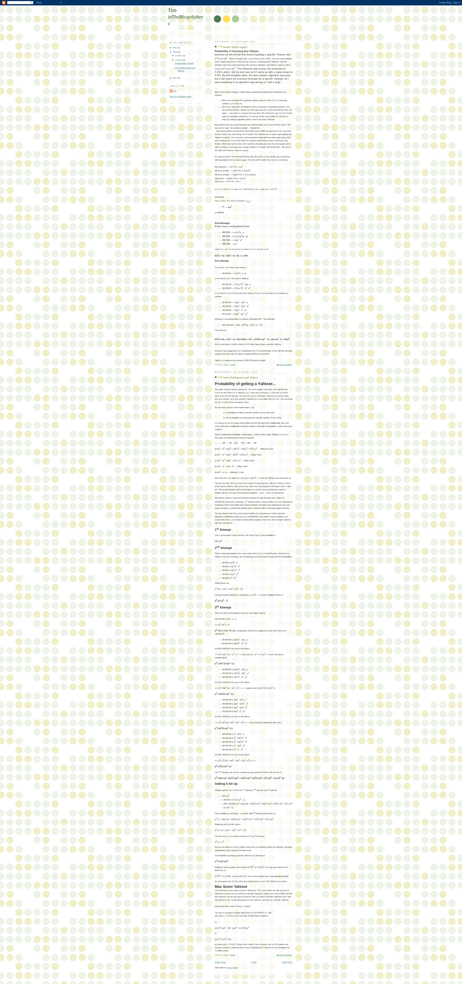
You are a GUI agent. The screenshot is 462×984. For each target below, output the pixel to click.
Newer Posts (220, 962)
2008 (175, 52)
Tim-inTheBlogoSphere (185, 16)
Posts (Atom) (232, 967)
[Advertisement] (236, 32)
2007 (175, 78)
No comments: (285, 365)
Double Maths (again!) (235, 47)
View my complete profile (180, 96)
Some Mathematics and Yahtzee (240, 377)
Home (254, 962)
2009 (175, 48)
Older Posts (287, 962)
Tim (174, 91)
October (179, 55)
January (179, 60)
